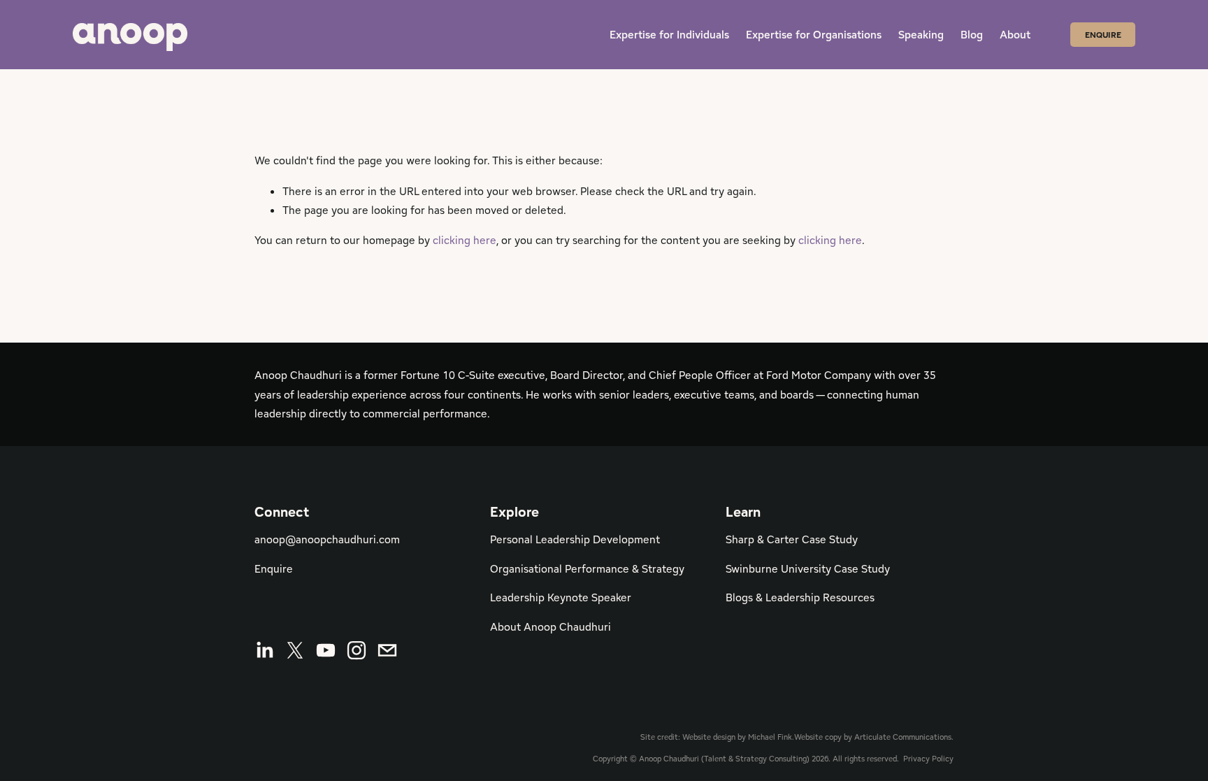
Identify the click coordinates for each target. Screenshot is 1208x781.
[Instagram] (356, 650)
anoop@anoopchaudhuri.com (327, 539)
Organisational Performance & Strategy (587, 568)
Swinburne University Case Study (808, 568)
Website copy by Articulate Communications (872, 737)
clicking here (464, 240)
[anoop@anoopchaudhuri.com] (387, 650)
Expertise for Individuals (669, 34)
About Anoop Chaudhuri (550, 626)
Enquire (1103, 34)
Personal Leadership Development (575, 539)
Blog (972, 34)
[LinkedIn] (264, 650)
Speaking (921, 34)
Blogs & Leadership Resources (800, 597)
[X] (295, 650)
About (1015, 34)
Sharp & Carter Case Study (792, 539)
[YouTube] (326, 650)
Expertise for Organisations (814, 34)
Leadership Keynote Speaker (560, 597)
